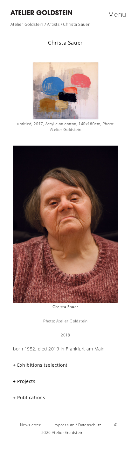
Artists (53, 24)
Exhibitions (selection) (42, 365)
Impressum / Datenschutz (77, 425)
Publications (31, 397)
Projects (26, 381)
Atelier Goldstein (27, 24)
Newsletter (30, 425)
